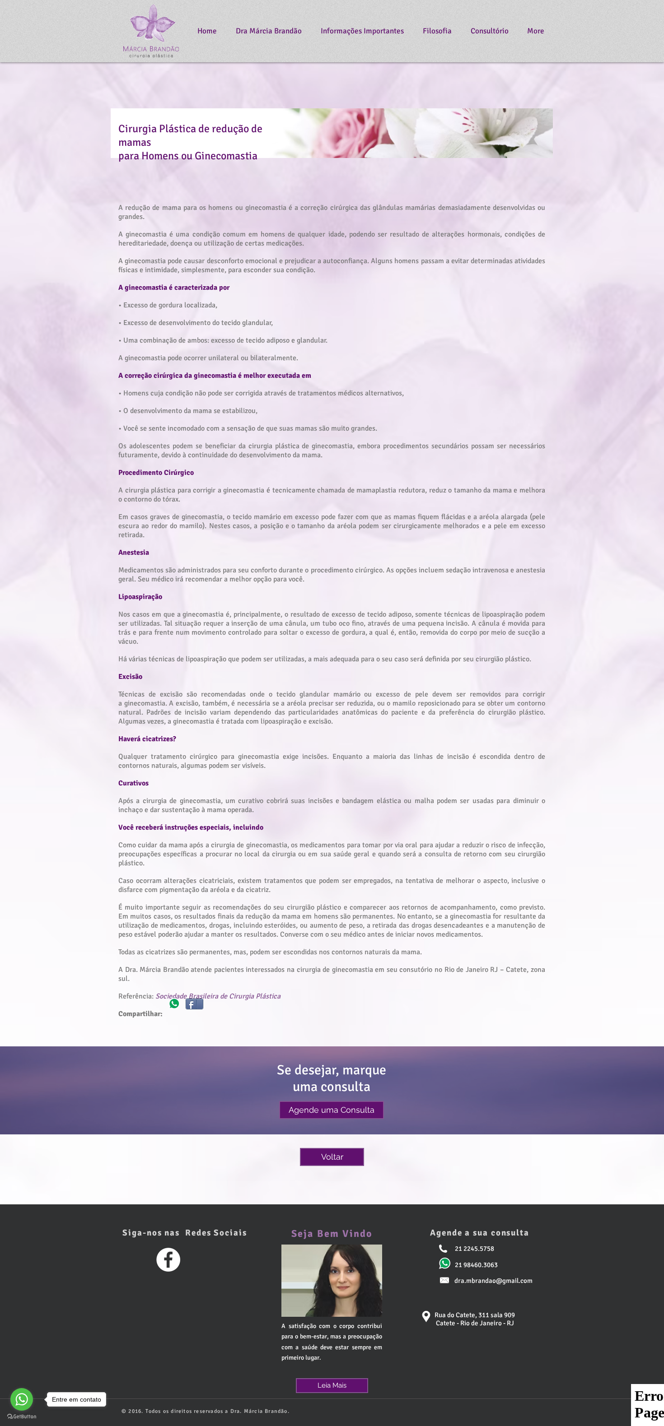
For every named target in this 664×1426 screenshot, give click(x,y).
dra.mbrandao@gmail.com (493, 1281)
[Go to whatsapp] (21, 1399)
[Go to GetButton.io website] (21, 1417)
